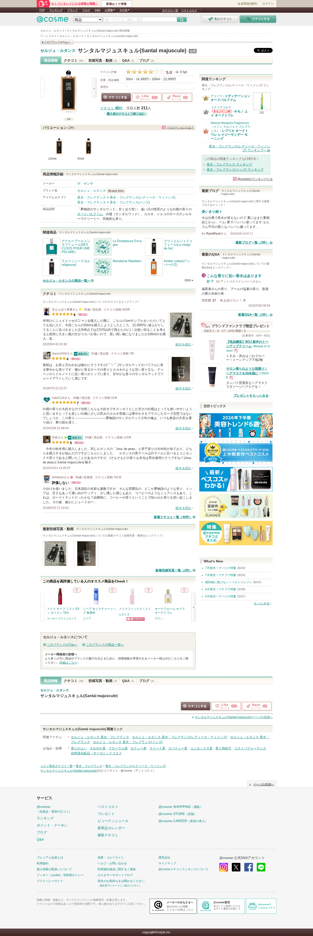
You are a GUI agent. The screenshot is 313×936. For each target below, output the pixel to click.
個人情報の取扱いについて (54, 869)
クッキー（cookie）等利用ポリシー (60, 875)
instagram (223, 867)
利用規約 (42, 863)
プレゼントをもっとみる (251, 395)
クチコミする (116, 97)
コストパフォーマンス (250, 748)
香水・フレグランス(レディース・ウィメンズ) (142, 197)
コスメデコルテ (221, 107)
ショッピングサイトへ (135, 619)
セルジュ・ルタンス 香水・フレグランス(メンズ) (128, 742)
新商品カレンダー (111, 828)
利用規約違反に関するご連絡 (117, 869)
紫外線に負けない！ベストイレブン (228, 582)
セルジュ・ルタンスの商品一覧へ (66, 280)
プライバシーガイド (50, 881)
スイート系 (157, 748)
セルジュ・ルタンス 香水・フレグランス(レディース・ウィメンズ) (179, 737)
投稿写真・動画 (103, 60)
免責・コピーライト (111, 857)
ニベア (87, 618)
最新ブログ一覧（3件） (252, 242)
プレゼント (106, 814)
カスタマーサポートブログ (115, 875)
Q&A (97, 10)
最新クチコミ (108, 835)
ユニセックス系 (201, 748)
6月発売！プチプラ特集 (220, 589)
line (261, 867)
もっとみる (262, 603)
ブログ (86, 10)
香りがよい (79, 748)
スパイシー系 (177, 748)
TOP (42, 10)
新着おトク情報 (116, 4)
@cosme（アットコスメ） (138, 770)
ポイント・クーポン (52, 825)
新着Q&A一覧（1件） (253, 314)
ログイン (268, 3)
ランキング (56, 10)
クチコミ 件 (111, 108)
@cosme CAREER (183, 821)
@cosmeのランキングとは (255, 179)
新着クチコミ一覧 (173, 517)
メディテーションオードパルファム (230, 98)
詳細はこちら (68, 662)
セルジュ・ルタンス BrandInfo (117, 191)
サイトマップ (167, 863)
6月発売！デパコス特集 (220, 596)
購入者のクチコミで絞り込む (126, 113)
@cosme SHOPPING (180, 807)
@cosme (54, 809)
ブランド (72, 10)
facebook (248, 867)
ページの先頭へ (234, 717)
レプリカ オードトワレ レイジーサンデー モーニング (229, 135)
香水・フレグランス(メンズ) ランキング (235, 169)
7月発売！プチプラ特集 (220, 575)
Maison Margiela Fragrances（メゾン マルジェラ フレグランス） (230, 127)
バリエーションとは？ (180, 127)
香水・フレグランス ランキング (229, 164)
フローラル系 (118, 748)
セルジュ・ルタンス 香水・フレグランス (100, 737)
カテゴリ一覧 (170, 10)
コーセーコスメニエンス (62, 618)
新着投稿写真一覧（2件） (174, 570)
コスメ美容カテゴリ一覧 (56, 766)
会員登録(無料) (247, 3)
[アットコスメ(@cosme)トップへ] (52, 20)
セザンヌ (124, 614)
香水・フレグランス (91, 197)
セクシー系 (138, 748)
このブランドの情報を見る (57, 42)
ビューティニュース (113, 821)
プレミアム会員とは (50, 857)
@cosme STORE (177, 814)
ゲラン (159, 618)
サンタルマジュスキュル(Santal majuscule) (132, 50)
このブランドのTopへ (62, 644)
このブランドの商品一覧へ (105, 644)
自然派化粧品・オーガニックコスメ (96, 753)
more (188, 279)
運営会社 (164, 857)
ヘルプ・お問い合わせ (112, 863)
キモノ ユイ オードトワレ (229, 113)
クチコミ (74, 60)
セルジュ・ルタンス (58, 50)
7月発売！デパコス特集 (220, 568)
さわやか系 (98, 748)
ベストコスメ (189, 10)
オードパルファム (90, 214)
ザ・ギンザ (85, 183)
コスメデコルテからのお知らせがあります (221, 111)
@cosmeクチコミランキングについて (183, 869)
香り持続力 (223, 748)
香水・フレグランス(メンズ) (130, 202)
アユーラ (217, 96)
